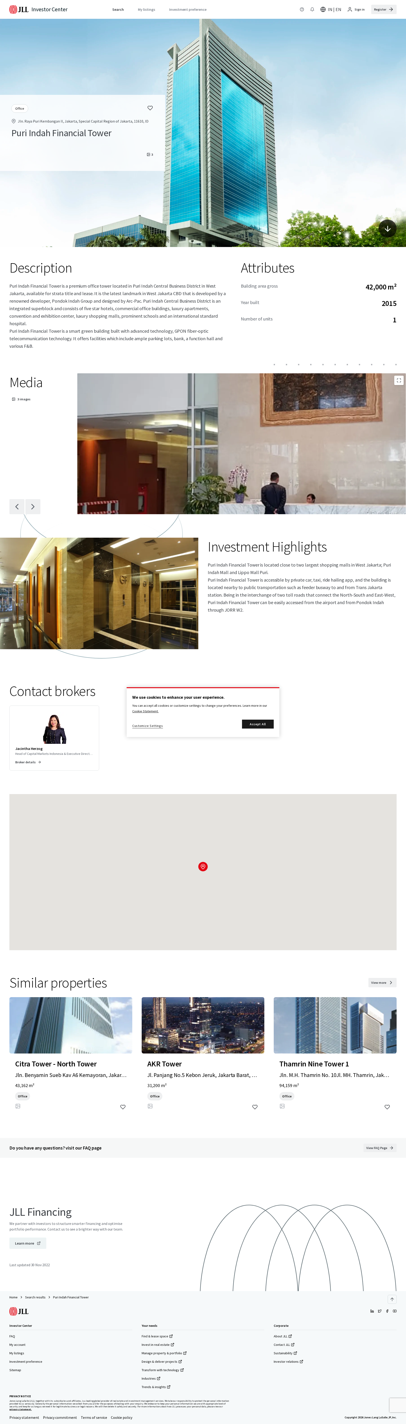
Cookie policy (121, 1417)
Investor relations (286, 1361)
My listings (16, 1353)
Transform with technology (160, 1370)
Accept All (258, 724)
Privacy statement (24, 1417)
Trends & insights (154, 1387)
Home (13, 1297)
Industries (149, 1378)
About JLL (280, 1336)
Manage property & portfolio (162, 1353)
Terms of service (94, 1417)
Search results (35, 1297)
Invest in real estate (156, 1345)
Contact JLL (282, 1345)
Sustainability (283, 1353)
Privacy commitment (60, 1417)
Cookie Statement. (145, 711)
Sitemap (15, 1370)
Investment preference (25, 1361)
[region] (203, 712)
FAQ (12, 1336)
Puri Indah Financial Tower (71, 1297)
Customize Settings (147, 726)
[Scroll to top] (392, 1299)
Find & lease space (155, 1336)
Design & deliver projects (159, 1361)
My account (17, 1345)
